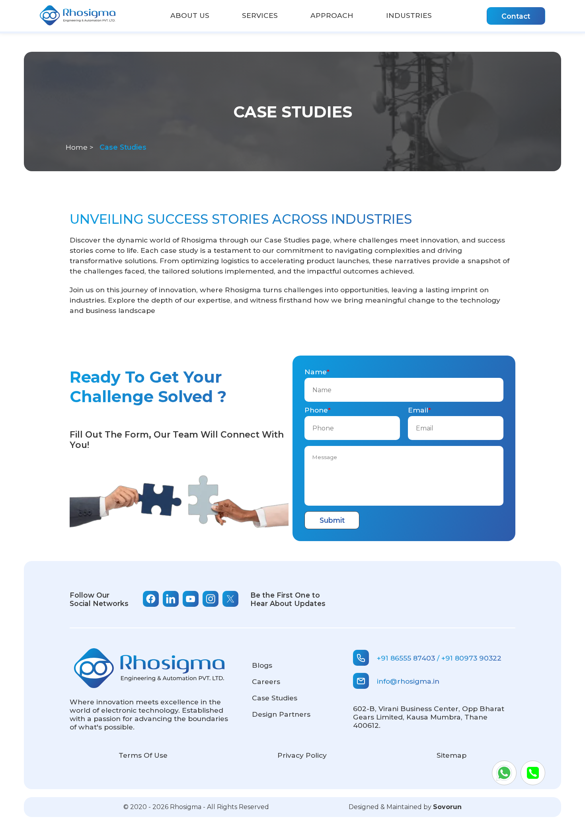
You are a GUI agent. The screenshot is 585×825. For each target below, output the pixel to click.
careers (266, 681)
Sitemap (451, 755)
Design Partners (281, 714)
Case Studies (274, 698)
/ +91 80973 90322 (469, 658)
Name (315, 372)
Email (418, 410)
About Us (189, 15)
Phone (316, 410)
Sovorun (447, 807)
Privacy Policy (302, 755)
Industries (409, 15)
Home (77, 147)
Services (260, 15)
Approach (331, 15)
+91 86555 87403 (406, 658)
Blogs (262, 665)
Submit (332, 520)
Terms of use (143, 755)
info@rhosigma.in (408, 681)
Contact (515, 16)
